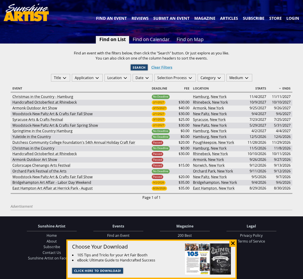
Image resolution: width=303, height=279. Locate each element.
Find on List (112, 39)
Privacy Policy (251, 235)
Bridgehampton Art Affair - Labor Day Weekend (51, 182)
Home (52, 235)
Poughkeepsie (204, 142)
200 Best (185, 235)
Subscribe (253, 18)
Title (57, 78)
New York (218, 96)
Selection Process (172, 78)
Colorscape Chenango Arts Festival (41, 165)
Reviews (140, 18)
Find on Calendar (151, 39)
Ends (286, 88)
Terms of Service (251, 241)
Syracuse (200, 119)
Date (140, 78)
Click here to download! (97, 271)
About (52, 241)
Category (208, 78)
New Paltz (201, 113)
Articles (229, 18)
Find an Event (111, 18)
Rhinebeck (201, 102)
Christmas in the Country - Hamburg (42, 96)
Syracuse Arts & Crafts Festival (37, 119)
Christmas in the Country (33, 148)
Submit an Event (171, 18)
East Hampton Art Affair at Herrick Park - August (52, 188)
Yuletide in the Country (31, 136)
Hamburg (201, 96)
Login (292, 18)
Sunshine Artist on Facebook (52, 258)
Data (298, 275)
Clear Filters (161, 67)
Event (17, 88)
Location (114, 78)
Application (84, 78)
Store (275, 18)
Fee (186, 88)
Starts (260, 88)
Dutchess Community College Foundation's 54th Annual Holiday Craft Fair (73, 142)
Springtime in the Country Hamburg (42, 130)
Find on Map (190, 39)
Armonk (199, 108)
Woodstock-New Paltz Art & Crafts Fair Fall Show (52, 113)
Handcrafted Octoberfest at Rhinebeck (44, 102)
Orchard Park (204, 171)
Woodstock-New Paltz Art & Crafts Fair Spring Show (55, 125)
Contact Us (52, 252)
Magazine (204, 18)
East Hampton (205, 188)
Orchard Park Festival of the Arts (39, 171)
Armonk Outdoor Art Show (34, 108)
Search (139, 67)
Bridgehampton (206, 182)
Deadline (159, 88)
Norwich (200, 165)
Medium (236, 78)
